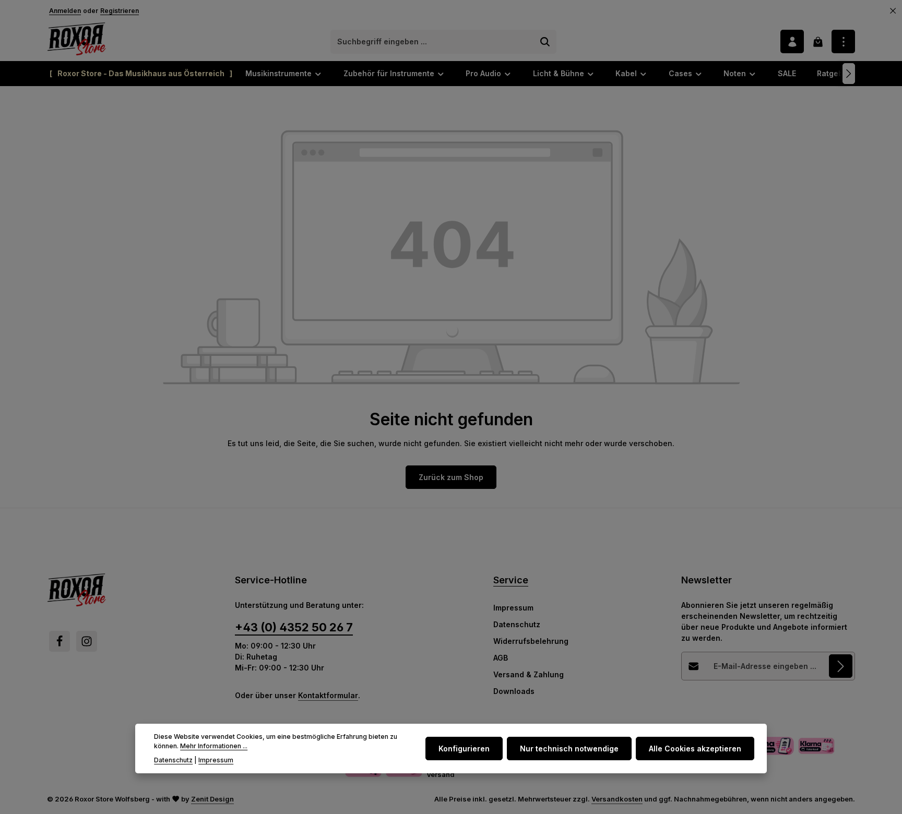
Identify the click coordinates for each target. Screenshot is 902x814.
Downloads (514, 691)
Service (510, 579)
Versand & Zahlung (528, 674)
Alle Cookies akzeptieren (695, 748)
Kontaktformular (328, 695)
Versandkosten (617, 799)
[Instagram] (86, 641)
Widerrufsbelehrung (530, 641)
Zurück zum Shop (451, 477)
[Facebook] (59, 641)
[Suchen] (545, 42)
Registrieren (119, 11)
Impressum (513, 607)
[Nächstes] (848, 73)
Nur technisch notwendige (569, 748)
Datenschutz (516, 624)
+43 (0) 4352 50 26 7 (294, 627)
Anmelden (65, 11)
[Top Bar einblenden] (843, 41)
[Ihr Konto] (792, 41)
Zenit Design (212, 799)
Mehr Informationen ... (213, 746)
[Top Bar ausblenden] (893, 11)
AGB (500, 657)
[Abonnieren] (840, 666)
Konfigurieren (464, 748)
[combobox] (432, 42)
